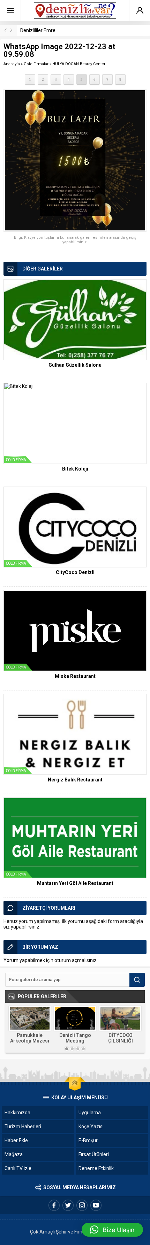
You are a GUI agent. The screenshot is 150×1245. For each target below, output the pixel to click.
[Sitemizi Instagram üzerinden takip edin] (82, 1205)
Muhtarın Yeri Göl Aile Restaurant (75, 883)
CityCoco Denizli (75, 572)
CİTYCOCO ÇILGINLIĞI (120, 1038)
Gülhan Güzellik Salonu (75, 365)
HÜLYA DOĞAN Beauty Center (78, 64)
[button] (112, 1230)
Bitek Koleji (75, 469)
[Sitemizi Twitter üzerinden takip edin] (68, 1205)
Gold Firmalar (36, 64)
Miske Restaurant (75, 676)
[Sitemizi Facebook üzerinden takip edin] (54, 1205)
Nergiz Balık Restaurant (75, 779)
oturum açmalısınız (75, 960)
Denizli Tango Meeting (75, 1038)
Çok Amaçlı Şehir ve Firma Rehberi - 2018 (75, 1232)
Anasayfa (11, 64)
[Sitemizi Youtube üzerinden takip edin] (96, 1205)
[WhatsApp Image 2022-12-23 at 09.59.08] (75, 160)
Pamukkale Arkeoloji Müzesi (29, 1038)
